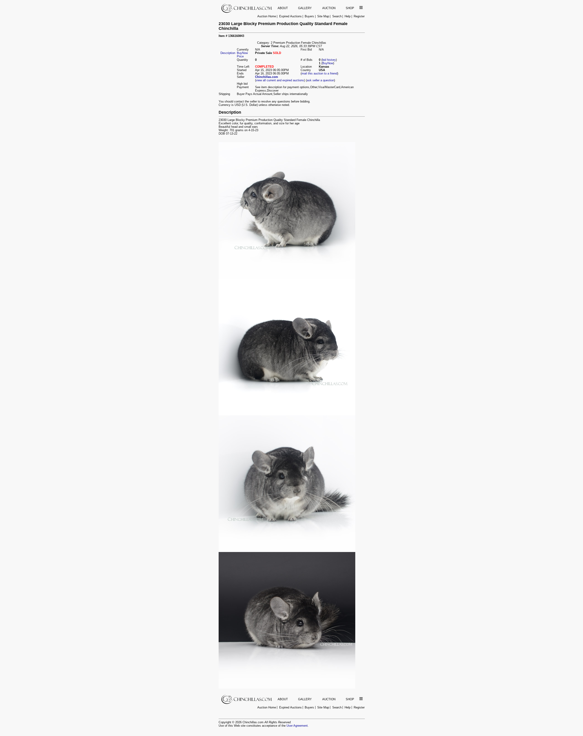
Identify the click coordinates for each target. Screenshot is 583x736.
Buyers (309, 16)
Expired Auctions (290, 16)
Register (359, 16)
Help (347, 16)
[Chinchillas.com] (247, 11)
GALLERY (305, 8)
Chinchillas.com (266, 77)
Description (227, 53)
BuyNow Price (242, 54)
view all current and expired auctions (280, 80)
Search (337, 16)
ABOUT (283, 8)
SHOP (350, 8)
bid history (329, 59)
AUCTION (328, 8)
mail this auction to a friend (319, 73)
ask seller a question (320, 80)
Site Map (323, 16)
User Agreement (297, 725)
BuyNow (327, 63)
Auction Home (266, 16)
